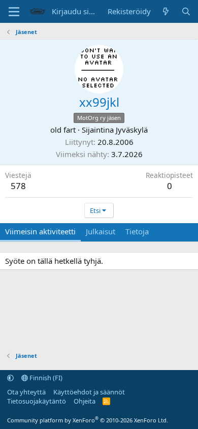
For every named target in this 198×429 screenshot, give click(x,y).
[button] (10, 377)
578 (18, 186)
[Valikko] (14, 12)
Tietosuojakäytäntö (36, 401)
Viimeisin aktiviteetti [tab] (40, 231)
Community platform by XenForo (87, 420)
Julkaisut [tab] (100, 231)
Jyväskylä (132, 130)
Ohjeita (84, 401)
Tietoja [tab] (137, 231)
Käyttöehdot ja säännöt (89, 391)
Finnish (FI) (45, 377)
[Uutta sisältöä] (166, 11)
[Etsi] (186, 11)
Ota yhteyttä (26, 391)
